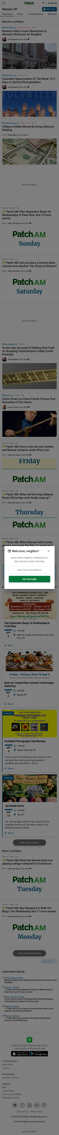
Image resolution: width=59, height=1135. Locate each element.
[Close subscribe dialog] (48, 551)
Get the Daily (29, 579)
